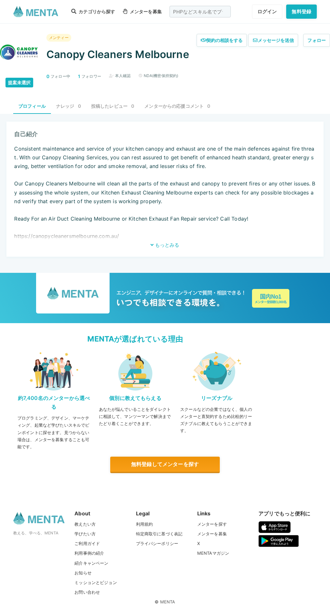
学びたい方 (85, 533)
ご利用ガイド (87, 543)
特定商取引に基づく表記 (159, 533)
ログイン (267, 11)
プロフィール (32, 106)
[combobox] (200, 11)
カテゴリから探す (96, 11)
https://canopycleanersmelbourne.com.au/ (66, 236)
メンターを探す (212, 524)
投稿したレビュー (112, 106)
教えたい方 (85, 524)
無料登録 (301, 11)
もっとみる (166, 245)
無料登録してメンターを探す (165, 464)
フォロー (316, 40)
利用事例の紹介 (89, 553)
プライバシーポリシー (157, 543)
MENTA (167, 601)
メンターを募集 (145, 11)
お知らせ (83, 572)
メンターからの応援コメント (177, 106)
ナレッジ (68, 106)
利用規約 (144, 524)
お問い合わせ (87, 592)
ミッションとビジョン (95, 582)
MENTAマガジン (213, 553)
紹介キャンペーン (91, 563)
